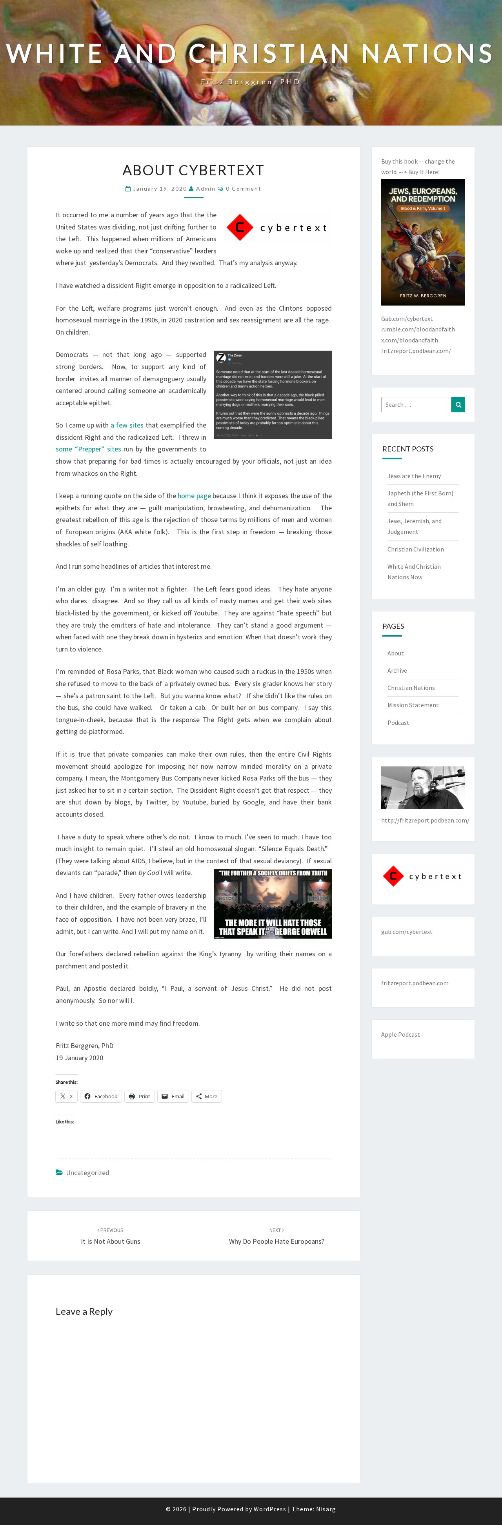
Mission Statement (413, 705)
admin (206, 188)
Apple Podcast (400, 1034)
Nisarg (326, 1509)
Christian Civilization (415, 549)
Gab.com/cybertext (407, 318)
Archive (397, 670)
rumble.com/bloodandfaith (418, 329)
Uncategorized (87, 1172)
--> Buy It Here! (419, 172)
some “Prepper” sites (88, 448)
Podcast (398, 722)
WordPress (270, 1509)
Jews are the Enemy (414, 476)
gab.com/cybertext (407, 931)
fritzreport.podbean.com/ (416, 351)
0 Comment (244, 188)
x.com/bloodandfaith (409, 340)
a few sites (127, 424)
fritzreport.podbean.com (415, 983)
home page (194, 495)
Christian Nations (411, 688)
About (395, 653)
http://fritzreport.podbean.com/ (425, 820)
